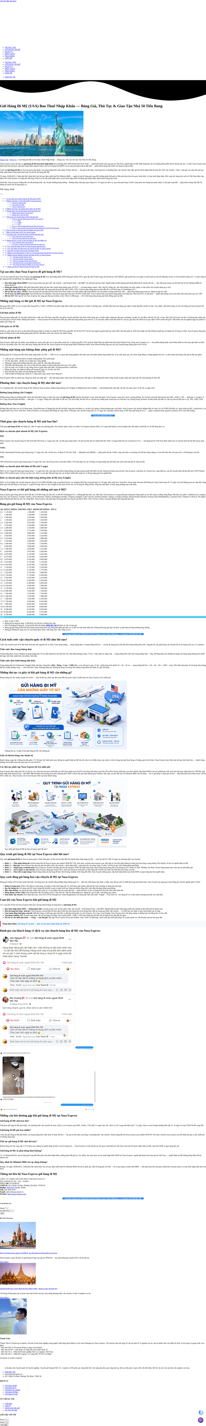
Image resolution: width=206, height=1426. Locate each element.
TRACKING (10, 56)
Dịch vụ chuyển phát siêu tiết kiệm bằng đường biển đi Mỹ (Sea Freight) (35, 228)
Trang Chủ (4, 160)
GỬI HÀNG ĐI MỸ (13, 50)
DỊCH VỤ (9, 52)
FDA (19, 292)
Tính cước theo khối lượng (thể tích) (24, 238)
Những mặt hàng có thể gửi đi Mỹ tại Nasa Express (23, 201)
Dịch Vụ (13, 160)
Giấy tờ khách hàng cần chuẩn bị (22, 242)
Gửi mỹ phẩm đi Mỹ (18, 207)
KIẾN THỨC (10, 54)
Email (2, 1208)
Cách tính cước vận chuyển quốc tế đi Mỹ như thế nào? (25, 234)
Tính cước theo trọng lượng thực (22, 236)
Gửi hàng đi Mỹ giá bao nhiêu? (23, 259)
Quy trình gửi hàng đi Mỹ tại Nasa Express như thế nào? (26, 246)
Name (2, 1420)
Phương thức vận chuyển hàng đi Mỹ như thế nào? (23, 211)
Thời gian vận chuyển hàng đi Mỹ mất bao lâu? (22, 217)
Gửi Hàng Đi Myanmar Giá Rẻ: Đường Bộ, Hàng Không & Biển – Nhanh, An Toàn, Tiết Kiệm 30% (28, 1288)
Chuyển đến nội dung (8, 1)
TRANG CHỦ (10, 47)
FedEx (19, 222)
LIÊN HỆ (8, 58)
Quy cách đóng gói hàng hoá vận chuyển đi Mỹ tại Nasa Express (29, 248)
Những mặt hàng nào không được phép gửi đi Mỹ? (23, 209)
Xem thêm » (4, 1262)
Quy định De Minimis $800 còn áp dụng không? (28, 264)
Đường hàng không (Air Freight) (22, 213)
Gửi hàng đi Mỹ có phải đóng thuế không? (27, 263)
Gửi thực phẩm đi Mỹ (19, 203)
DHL (19, 221)
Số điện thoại (5, 1211)
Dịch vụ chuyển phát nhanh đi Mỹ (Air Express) (27, 219)
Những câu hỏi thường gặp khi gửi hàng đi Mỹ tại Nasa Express (29, 255)
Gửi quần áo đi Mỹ (18, 205)
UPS (19, 224)
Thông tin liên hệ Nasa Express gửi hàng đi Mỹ (23, 267)
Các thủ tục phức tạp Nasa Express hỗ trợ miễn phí (28, 244)
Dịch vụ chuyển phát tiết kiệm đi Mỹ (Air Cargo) (28, 226)
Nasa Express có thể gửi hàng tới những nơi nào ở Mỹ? (25, 230)
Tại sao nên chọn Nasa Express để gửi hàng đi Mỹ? (23, 199)
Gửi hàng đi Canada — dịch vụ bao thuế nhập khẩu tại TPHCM (43, 924)
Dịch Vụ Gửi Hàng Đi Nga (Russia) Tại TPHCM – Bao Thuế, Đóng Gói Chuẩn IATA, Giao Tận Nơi (28, 1253)
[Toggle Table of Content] (2, 195)
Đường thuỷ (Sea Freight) (20, 215)
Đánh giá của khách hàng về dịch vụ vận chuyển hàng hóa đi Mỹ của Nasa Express (35, 253)
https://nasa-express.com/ (16, 1194)
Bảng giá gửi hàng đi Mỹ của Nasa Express (21, 232)
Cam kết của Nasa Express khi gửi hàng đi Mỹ (23, 251)
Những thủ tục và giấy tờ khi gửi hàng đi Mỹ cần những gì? (26, 240)
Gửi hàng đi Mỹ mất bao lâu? (22, 257)
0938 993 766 (12, 1188)
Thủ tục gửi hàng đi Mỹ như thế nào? (25, 261)
